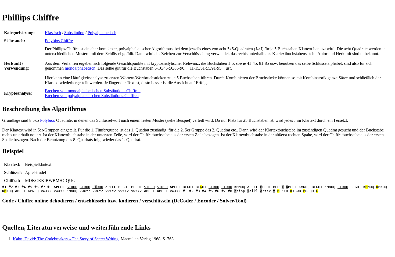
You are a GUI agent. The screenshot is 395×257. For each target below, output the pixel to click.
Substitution (74, 32)
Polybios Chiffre (59, 40)
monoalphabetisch (80, 68)
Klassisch (53, 32)
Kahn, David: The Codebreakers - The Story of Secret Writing (66, 239)
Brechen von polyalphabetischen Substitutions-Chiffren (92, 95)
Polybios (47, 120)
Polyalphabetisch (102, 32)
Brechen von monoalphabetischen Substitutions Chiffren (93, 90)
